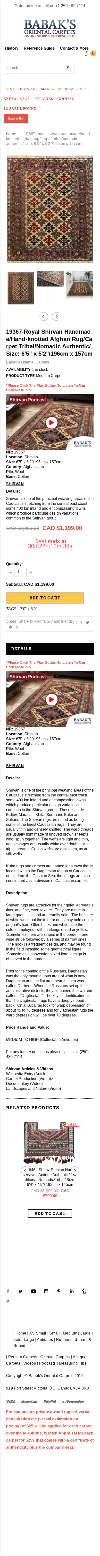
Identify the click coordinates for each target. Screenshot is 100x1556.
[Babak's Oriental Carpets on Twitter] (20, 1291)
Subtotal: (14, 584)
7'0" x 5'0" (28, 609)
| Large (84, 1333)
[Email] (74, 622)
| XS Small (36, 1333)
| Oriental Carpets (54, 1357)
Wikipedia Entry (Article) (27, 1074)
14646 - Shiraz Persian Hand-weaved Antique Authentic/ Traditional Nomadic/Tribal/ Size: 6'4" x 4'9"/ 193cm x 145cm (50, 1177)
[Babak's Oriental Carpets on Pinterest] (58, 1291)
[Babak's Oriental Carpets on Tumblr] (84, 1291)
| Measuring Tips (71, 1363)
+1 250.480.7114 (70, 6)
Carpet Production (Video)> (29, 1079)
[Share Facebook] (81, 622)
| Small (53, 1333)
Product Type (20, 376)
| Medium (69, 1333)
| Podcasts (46, 1363)
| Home (19, 1333)
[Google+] (17, 627)
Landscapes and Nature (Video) (33, 1088)
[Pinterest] (10, 627)
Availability (18, 369)
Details (21, 649)
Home (11, 134)
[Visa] (11, 1401)
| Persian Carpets (21, 1357)
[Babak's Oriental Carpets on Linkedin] (71, 1291)
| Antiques (44, 1339)
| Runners (62, 1339)
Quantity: (14, 564)
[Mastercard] (29, 1401)
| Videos (28, 1363)
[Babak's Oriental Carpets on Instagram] (46, 1291)
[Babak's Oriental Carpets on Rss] (8, 1301)
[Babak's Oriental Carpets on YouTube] (33, 1291)
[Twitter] (87, 622)
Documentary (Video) (24, 1083)
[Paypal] (49, 1401)
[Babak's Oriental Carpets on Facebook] (8, 1291)
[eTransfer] (73, 1401)
